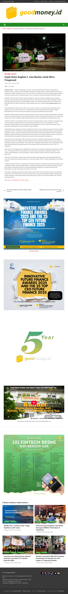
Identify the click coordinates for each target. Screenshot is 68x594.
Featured (7, 74)
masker (27, 180)
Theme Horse (41, 591)
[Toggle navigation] (4, 25)
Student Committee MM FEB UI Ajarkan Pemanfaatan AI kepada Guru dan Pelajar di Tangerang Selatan (50, 558)
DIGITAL (38, 552)
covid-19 (10, 180)
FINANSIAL (13, 521)
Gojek (22, 180)
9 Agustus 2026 (40, 562)
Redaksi (51, 1)
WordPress (61, 591)
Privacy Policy (44, 1)
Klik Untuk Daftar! (34, 251)
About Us (36, 1)
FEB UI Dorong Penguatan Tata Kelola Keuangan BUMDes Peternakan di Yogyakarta (49, 528)
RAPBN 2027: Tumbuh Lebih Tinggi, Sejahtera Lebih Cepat (17, 527)
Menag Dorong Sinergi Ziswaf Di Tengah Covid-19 (50, 190)
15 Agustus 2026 (8, 530)
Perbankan (53, 521)
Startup (14, 74)
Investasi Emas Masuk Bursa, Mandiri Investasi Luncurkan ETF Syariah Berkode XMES (17, 558)
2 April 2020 (8, 83)
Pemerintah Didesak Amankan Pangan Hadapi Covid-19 (19, 190)
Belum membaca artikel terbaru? (16, 503)
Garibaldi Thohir (17, 180)
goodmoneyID (15, 83)
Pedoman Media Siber (60, 1)
